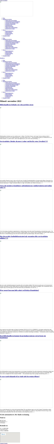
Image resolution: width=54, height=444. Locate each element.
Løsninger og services (7, 19)
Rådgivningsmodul (9, 26)
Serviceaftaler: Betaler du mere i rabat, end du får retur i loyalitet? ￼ (24, 141)
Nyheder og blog (6, 35)
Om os (4, 29)
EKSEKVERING (9, 33)
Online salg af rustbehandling (11, 27)
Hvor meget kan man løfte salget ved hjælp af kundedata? (19, 290)
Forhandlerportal (8, 25)
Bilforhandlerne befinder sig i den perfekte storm (16, 105)
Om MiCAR (8, 34)
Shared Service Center (10, 28)
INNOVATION (8, 32)
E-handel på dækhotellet (10, 24)
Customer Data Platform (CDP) (11, 22)
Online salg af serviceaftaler (11, 20)
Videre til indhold (3, 0)
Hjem (4, 18)
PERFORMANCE (9, 31)
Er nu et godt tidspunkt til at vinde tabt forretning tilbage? (20, 376)
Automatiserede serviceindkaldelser (12, 21)
